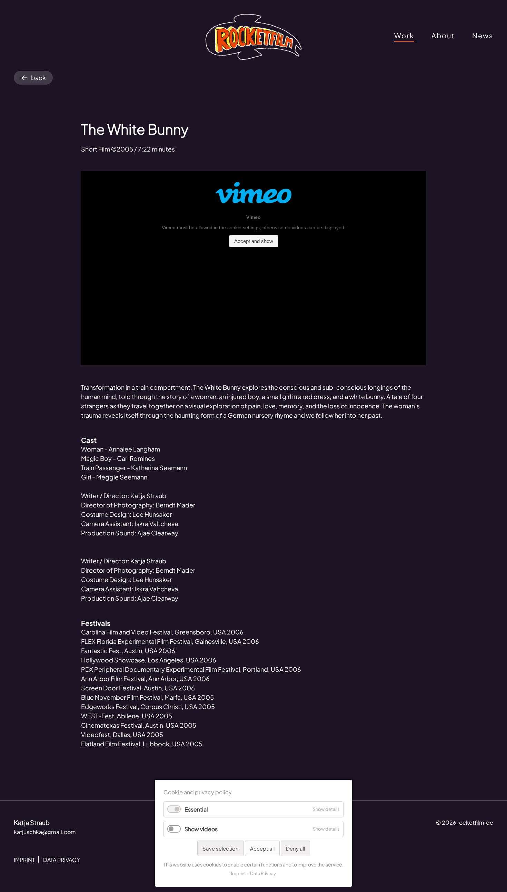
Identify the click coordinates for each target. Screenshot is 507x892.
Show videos (201, 829)
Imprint (238, 873)
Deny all (295, 848)
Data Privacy (263, 873)
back (38, 77)
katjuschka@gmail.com (45, 831)
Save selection (220, 848)
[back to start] (253, 37)
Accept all (262, 848)
